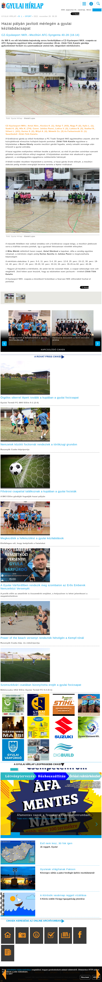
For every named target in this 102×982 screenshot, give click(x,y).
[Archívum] (65, 939)
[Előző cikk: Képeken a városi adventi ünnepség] (98, 974)
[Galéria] (22, 939)
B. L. (21, 16)
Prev (14, 826)
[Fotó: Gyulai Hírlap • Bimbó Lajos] (9, 302)
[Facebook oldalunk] (80, 939)
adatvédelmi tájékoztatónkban (19, 970)
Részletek (85, 977)
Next (98, 826)
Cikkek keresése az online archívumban (33, 920)
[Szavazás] (51, 939)
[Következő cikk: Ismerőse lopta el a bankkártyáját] (4, 974)
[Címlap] (8, 939)
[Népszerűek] (36, 939)
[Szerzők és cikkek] (8, 957)
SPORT (28, 16)
